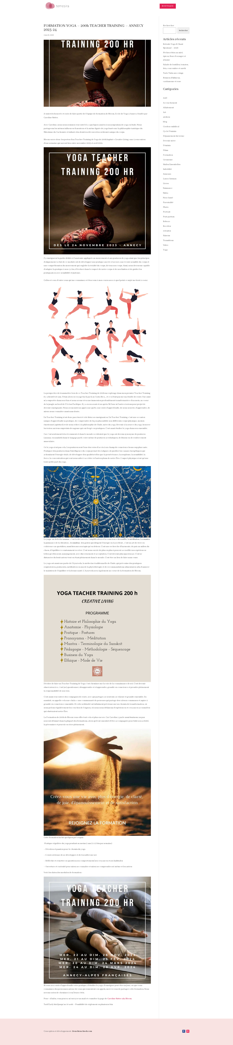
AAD (165, 98)
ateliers (166, 117)
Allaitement (168, 107)
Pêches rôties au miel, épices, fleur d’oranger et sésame (174, 56)
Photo (166, 207)
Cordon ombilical (171, 126)
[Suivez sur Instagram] (187, 1031)
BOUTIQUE (168, 6)
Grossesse (168, 160)
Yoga (165, 250)
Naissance (167, 188)
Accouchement (170, 103)
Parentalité (168, 202)
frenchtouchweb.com (82, 1031)
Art (164, 112)
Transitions (168, 240)
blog (165, 122)
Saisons (166, 235)
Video (165, 245)
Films (165, 150)
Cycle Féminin (169, 131)
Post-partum (168, 217)
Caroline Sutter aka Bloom (119, 998)
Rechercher (168, 25)
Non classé (168, 198)
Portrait (166, 212)
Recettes (167, 226)
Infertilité (167, 169)
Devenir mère (169, 141)
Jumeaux (167, 174)
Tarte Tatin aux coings (173, 73)
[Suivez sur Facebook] (183, 1031)
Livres (166, 183)
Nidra (165, 193)
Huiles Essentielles (171, 164)
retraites (167, 231)
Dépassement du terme (173, 136)
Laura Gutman (169, 179)
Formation (168, 155)
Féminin (167, 145)
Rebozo (166, 221)
